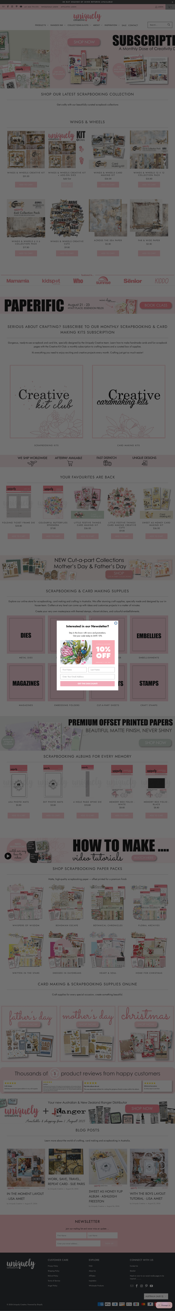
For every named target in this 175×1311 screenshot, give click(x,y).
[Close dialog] (115, 623)
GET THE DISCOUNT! (87, 683)
